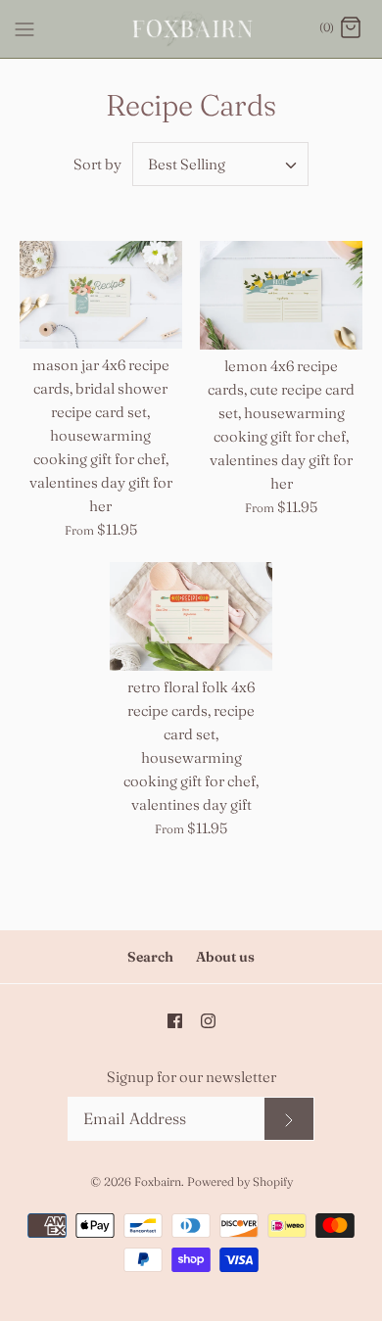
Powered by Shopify (240, 1181)
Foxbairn (157, 1181)
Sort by (97, 164)
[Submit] (288, 1119)
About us (225, 957)
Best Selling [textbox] (186, 164)
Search (150, 957)
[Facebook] (174, 1021)
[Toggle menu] (24, 27)
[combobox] (220, 164)
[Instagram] (208, 1021)
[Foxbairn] (191, 29)
